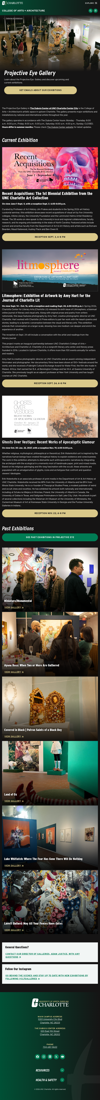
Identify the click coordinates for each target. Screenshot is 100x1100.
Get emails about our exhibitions (40, 90)
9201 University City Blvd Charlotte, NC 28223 (50, 1021)
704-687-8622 (50, 1047)
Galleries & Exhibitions (14, 18)
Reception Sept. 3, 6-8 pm (50, 237)
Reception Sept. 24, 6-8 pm (50, 383)
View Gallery (12, 607)
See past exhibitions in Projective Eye (50, 537)
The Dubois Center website (60, 127)
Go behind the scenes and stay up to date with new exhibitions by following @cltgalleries (46, 977)
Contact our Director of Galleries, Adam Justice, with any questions (42, 955)
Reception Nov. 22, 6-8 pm (50, 513)
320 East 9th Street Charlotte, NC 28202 (50, 1033)
